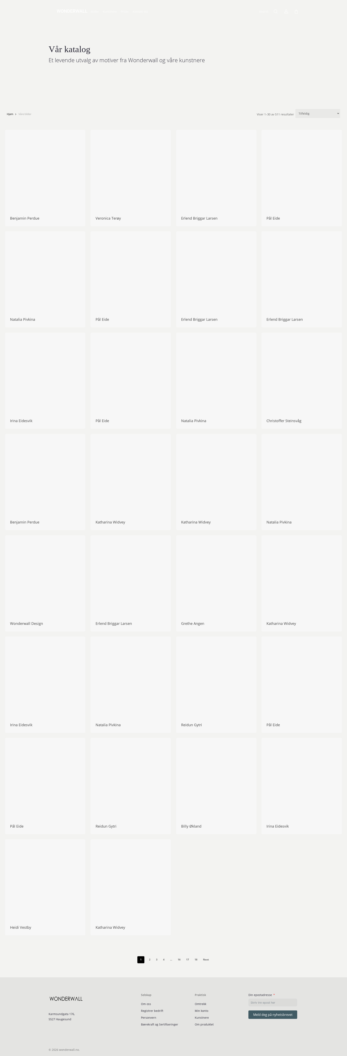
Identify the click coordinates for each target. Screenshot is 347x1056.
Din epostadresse (260, 995)
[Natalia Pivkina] (45, 271)
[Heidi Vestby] (45, 879)
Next (206, 959)
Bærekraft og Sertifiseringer (159, 1024)
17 (187, 959)
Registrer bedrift (152, 1011)
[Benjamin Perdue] (45, 170)
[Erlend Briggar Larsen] (216, 170)
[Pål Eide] (301, 170)
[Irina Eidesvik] (45, 373)
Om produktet (204, 1024)
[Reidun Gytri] (216, 676)
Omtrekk (200, 1004)
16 (179, 959)
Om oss (146, 1004)
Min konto (201, 1011)
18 (196, 959)
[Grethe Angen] (216, 575)
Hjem (10, 114)
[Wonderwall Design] (45, 575)
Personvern (148, 1017)
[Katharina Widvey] (131, 474)
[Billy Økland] (216, 778)
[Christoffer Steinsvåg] (301, 373)
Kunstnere (202, 1017)
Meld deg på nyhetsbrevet (273, 1014)
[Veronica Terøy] (131, 170)
